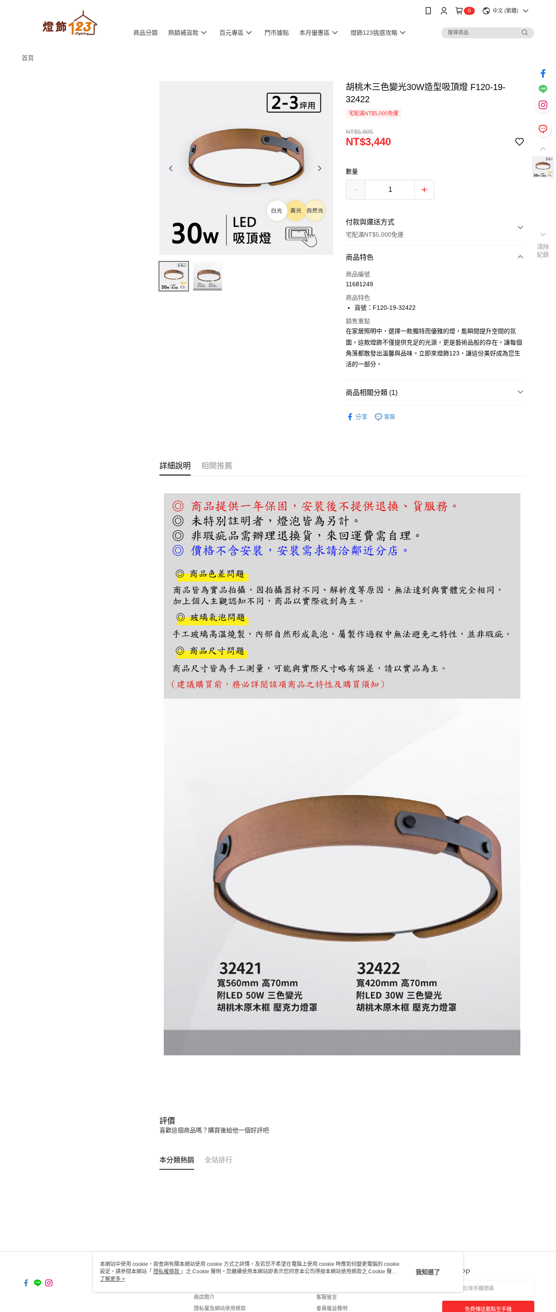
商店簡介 (204, 1297)
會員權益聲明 (332, 1308)
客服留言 (326, 1297)
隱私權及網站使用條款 (220, 1308)
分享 (361, 416)
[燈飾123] (70, 23)
